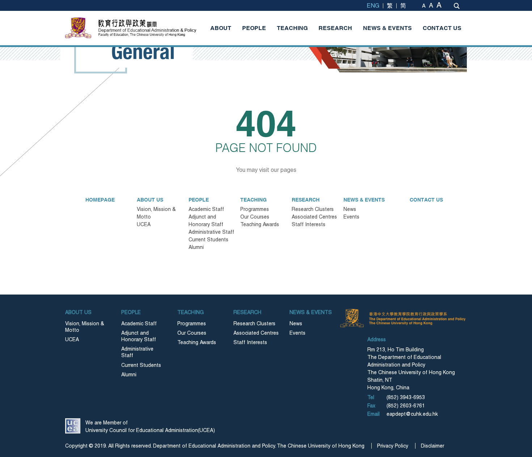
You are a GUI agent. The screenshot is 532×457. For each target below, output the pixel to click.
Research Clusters (313, 209)
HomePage (100, 200)
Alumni (196, 247)
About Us (150, 200)
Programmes (254, 209)
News (349, 209)
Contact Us (442, 28)
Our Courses (254, 217)
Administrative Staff (211, 232)
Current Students (208, 239)
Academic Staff (206, 209)
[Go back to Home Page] (353, 318)
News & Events (387, 28)
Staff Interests (308, 224)
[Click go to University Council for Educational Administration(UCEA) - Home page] (72, 425)
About (220, 28)
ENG (373, 5)
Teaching (292, 28)
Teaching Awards (259, 224)
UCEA (144, 224)
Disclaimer (432, 446)
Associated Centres (314, 217)
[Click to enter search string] (457, 6)
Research (335, 28)
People (254, 28)
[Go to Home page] (146, 28)
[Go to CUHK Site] (79, 28)
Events (351, 217)
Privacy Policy (392, 446)
